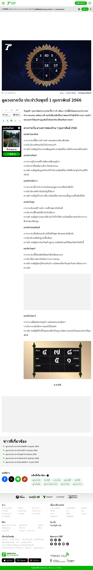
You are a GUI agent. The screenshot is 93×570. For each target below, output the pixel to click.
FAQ (16, 542)
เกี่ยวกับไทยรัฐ (25, 539)
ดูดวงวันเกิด (36, 484)
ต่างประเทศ (35, 511)
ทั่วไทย (20, 508)
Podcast (83, 514)
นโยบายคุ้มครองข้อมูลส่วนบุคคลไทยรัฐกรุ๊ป (16, 545)
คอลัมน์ (82, 508)
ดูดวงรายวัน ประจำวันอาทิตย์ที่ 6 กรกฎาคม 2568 (22, 446)
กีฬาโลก (20, 528)
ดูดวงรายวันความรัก (50, 484)
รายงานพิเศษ (54, 508)
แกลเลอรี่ (5, 531)
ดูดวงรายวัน (37, 480)
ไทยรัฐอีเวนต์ (55, 525)
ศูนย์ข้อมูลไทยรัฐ (7, 542)
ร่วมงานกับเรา (14, 539)
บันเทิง (52, 511)
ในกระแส (34, 508)
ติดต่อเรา (26, 548)
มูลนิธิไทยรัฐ (36, 539)
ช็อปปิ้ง (52, 522)
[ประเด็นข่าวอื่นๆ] (19, 128)
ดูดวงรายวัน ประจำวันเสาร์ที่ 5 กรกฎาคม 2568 (21, 450)
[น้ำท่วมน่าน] (11, 139)
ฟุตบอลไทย (21, 525)
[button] (3, 120)
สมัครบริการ (81, 3)
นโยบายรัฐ (21, 511)
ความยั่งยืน (5, 516)
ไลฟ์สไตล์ (53, 516)
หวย (81, 511)
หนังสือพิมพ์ (70, 508)
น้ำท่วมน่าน (11, 149)
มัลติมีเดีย (69, 516)
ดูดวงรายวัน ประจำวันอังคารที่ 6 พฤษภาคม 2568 (22, 458)
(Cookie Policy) (60, 9)
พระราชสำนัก (6, 508)
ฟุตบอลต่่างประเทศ (8, 525)
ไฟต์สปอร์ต (5, 528)
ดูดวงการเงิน (65, 484)
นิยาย (52, 514)
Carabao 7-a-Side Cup (26, 531)
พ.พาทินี (76, 480)
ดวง (64, 93)
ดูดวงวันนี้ (67, 480)
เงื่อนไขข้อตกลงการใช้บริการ (11, 548)
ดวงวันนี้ (47, 480)
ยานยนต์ (20, 514)
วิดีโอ (67, 514)
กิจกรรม (4, 539)
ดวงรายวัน (73, 93)
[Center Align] (90, 9)
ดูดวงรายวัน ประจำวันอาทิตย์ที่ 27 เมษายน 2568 (22, 462)
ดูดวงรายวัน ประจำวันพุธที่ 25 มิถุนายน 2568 (21, 454)
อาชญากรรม (6, 514)
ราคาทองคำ (35, 514)
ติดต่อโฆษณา (35, 548)
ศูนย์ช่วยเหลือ (23, 542)
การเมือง (5, 511)
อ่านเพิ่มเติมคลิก (43, 9)
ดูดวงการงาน (76, 484)
